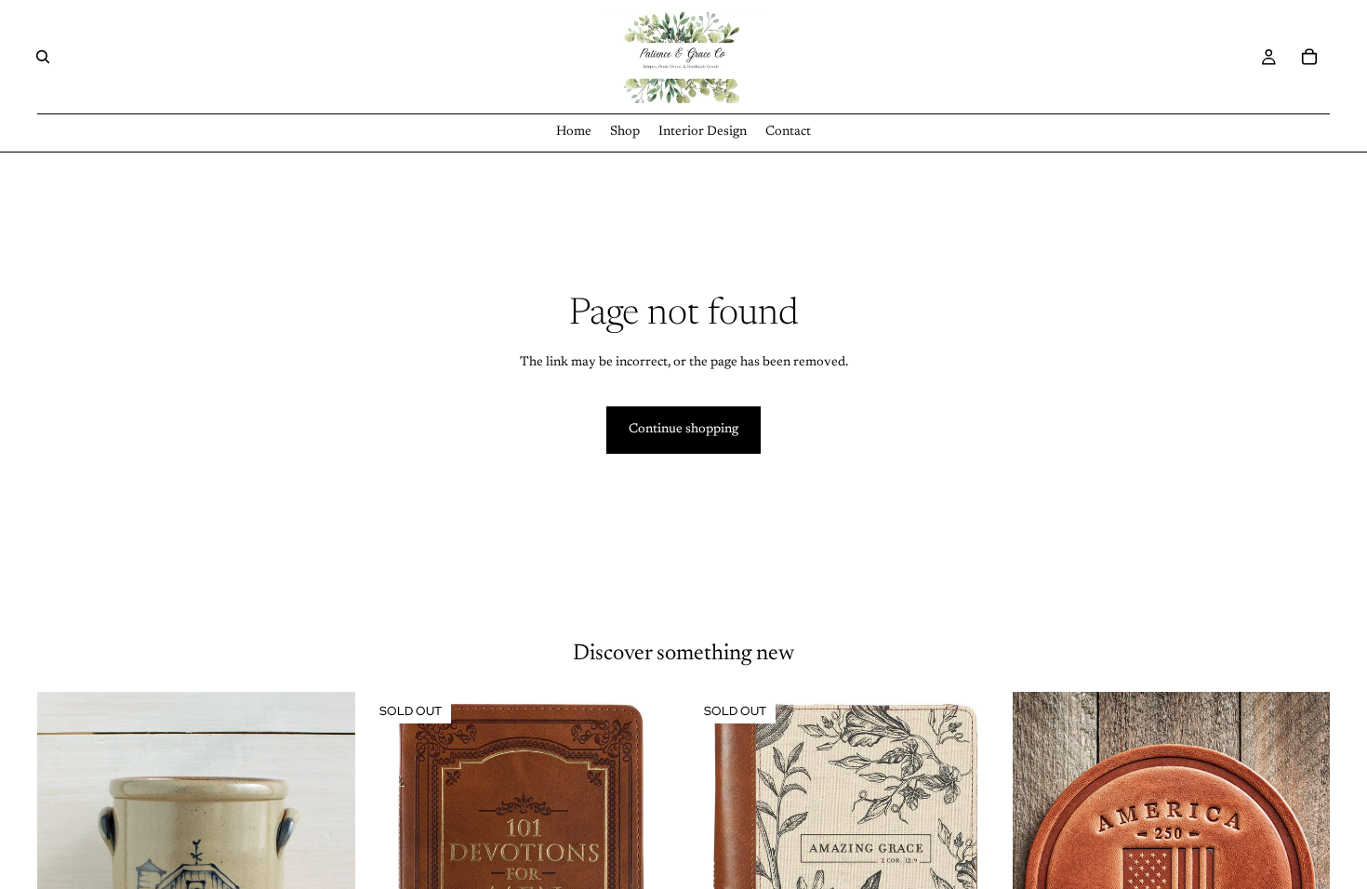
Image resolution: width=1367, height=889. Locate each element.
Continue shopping (683, 429)
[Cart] (1309, 56)
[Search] (42, 56)
